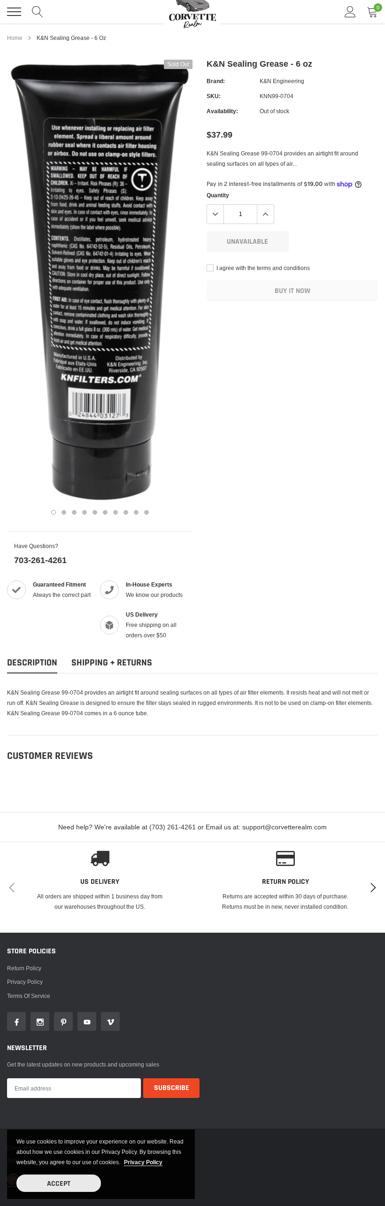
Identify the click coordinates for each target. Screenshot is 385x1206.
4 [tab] (84, 512)
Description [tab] (32, 663)
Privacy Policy (25, 981)
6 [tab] (105, 512)
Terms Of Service (28, 995)
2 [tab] (64, 512)
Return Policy (24, 968)
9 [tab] (136, 512)
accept (58, 1184)
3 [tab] (74, 512)
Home (15, 37)
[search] (37, 11)
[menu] (14, 12)
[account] (350, 11)
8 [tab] (125, 512)
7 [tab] (115, 512)
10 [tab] (146, 512)
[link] (16, 1021)
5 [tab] (94, 512)
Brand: (216, 81)
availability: (222, 111)
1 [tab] (53, 512)
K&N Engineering (282, 81)
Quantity (218, 195)
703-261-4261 (40, 560)
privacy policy (143, 1162)
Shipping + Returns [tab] (111, 663)
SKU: (214, 96)
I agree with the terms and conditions (262, 267)
